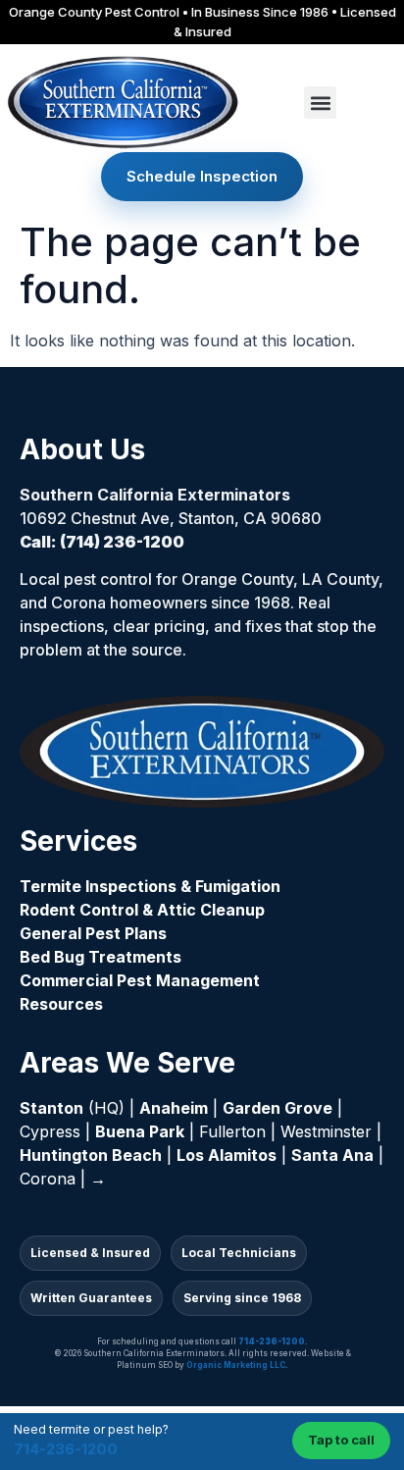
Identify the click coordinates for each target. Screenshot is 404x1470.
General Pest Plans (93, 933)
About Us (82, 449)
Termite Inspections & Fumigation (150, 886)
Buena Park (139, 1131)
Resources (61, 1004)
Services (78, 841)
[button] (320, 102)
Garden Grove (277, 1108)
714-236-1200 (66, 1449)
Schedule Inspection (202, 176)
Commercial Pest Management (140, 980)
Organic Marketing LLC (235, 1365)
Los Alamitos (227, 1155)
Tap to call (341, 1439)
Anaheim (173, 1108)
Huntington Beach (91, 1155)
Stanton (51, 1108)
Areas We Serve (127, 1062)
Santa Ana (332, 1155)
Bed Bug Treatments (100, 957)
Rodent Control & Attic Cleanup (142, 909)
